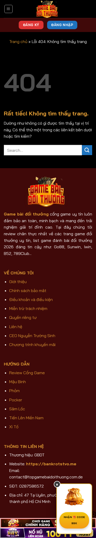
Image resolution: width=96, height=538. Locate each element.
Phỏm (14, 390)
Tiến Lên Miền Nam (26, 417)
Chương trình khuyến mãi (32, 344)
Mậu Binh (17, 381)
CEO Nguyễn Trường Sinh (32, 335)
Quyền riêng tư (23, 317)
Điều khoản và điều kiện (31, 299)
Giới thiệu (18, 281)
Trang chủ (18, 41)
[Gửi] (87, 150)
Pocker (15, 399)
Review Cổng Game (27, 372)
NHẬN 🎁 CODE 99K (74, 520)
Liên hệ (15, 326)
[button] (8, 9)
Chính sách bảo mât (27, 290)
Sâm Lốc (17, 408)
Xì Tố (13, 426)
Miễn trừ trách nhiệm (28, 308)
